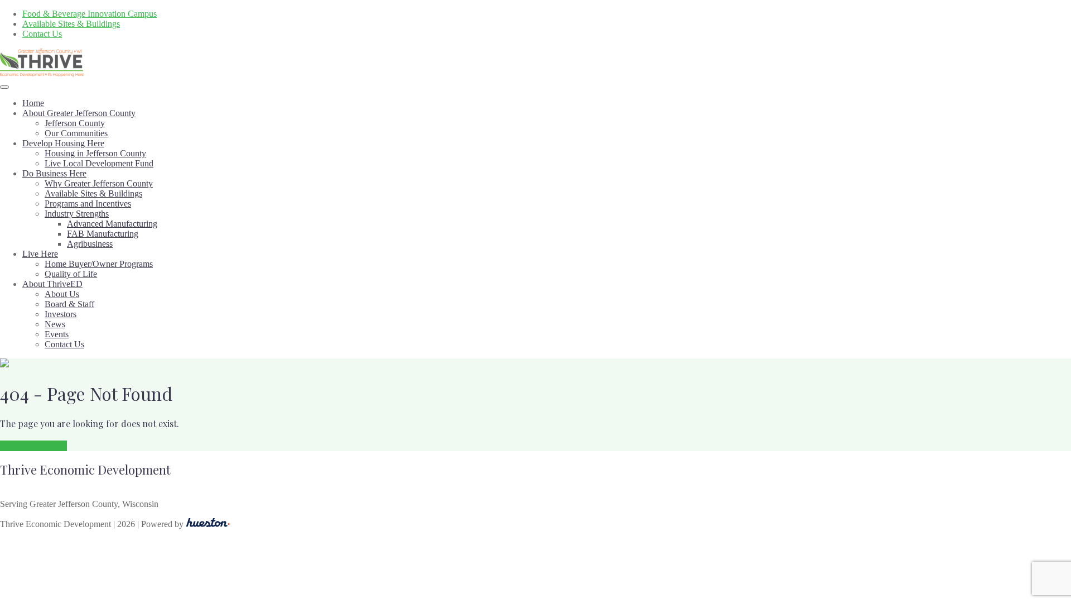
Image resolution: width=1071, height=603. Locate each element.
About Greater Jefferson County (79, 113)
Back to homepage (33, 446)
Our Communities (76, 133)
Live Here (40, 254)
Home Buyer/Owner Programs (99, 264)
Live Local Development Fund (99, 163)
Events (57, 334)
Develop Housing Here (63, 143)
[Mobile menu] (4, 87)
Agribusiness (90, 243)
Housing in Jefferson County (95, 153)
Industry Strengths (77, 213)
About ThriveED (52, 284)
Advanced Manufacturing (112, 223)
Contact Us (42, 34)
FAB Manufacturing (102, 233)
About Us (62, 294)
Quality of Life (71, 274)
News (55, 324)
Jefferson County (75, 123)
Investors (60, 314)
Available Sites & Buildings (71, 23)
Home (33, 103)
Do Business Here (54, 173)
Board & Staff (69, 304)
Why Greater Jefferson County (99, 183)
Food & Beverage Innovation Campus (89, 13)
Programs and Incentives (88, 203)
